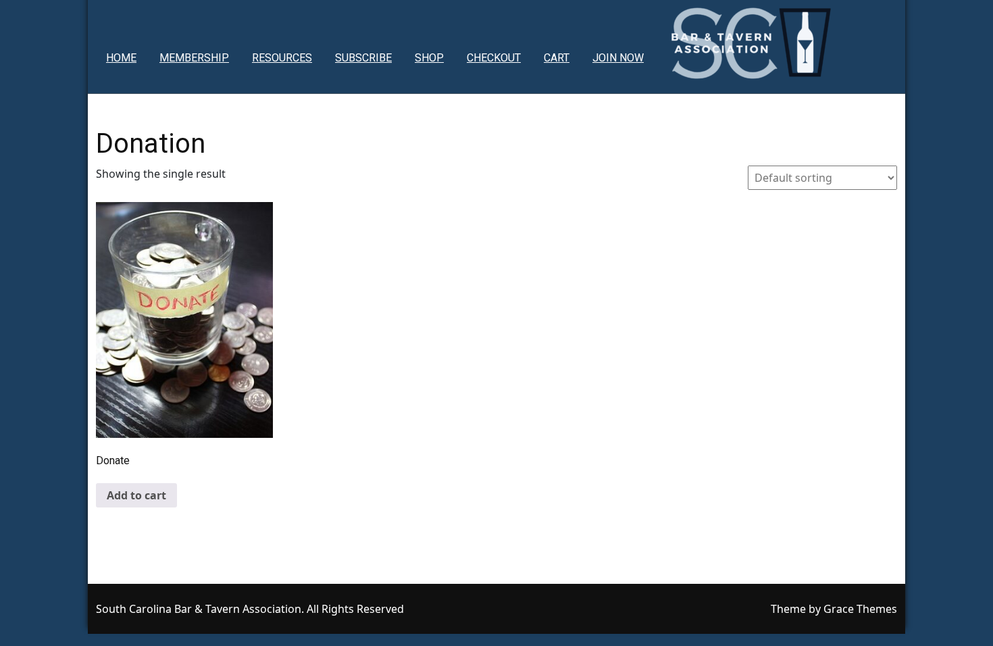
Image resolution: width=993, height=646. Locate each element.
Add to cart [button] (136, 495)
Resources (282, 57)
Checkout (494, 57)
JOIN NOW (618, 57)
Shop (429, 57)
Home (121, 57)
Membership (194, 57)
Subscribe (363, 57)
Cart (556, 57)
